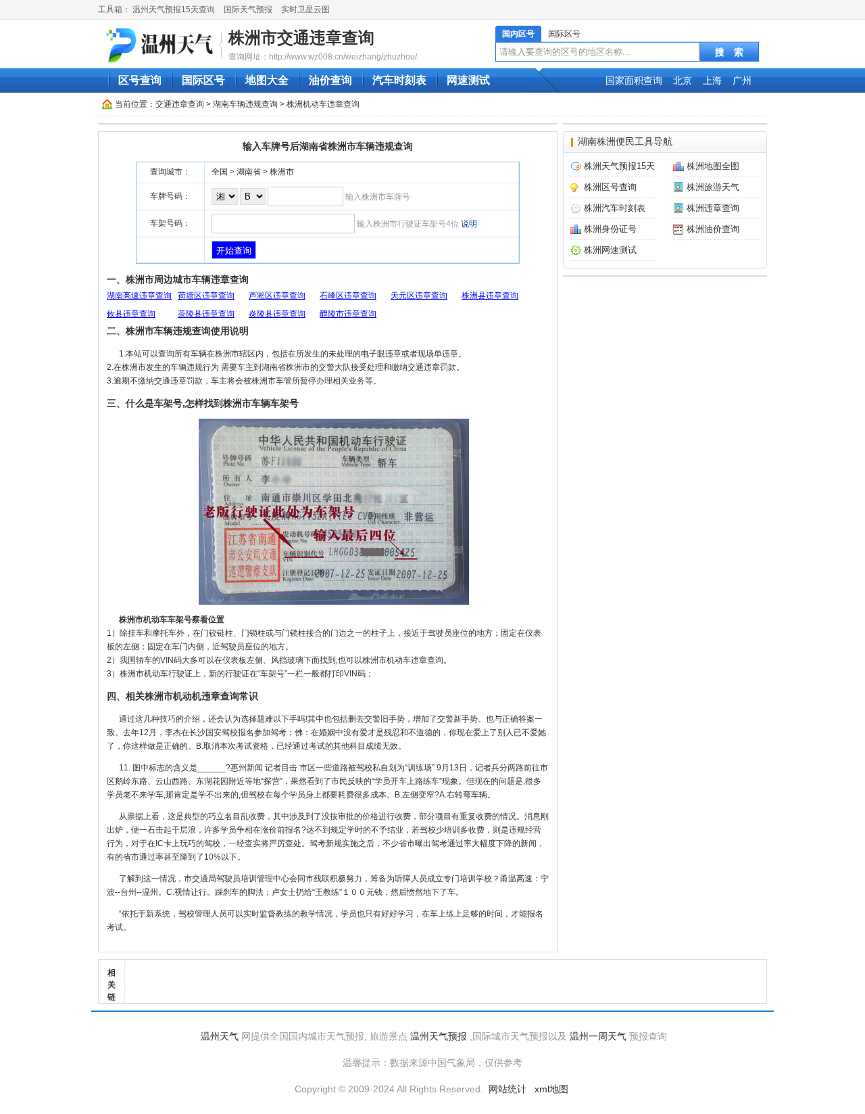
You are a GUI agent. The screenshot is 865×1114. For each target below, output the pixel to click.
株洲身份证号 (610, 229)
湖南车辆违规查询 (245, 104)
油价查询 (330, 80)
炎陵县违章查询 (277, 314)
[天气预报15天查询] (161, 44)
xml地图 (551, 1089)
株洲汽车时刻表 (614, 208)
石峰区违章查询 (348, 295)
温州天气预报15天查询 (173, 9)
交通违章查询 (179, 104)
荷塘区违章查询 (206, 295)
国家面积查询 (634, 80)
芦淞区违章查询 (277, 295)
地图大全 (267, 80)
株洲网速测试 (610, 250)
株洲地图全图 (713, 166)
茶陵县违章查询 (206, 314)
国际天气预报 (248, 9)
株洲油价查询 (713, 229)
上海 (712, 80)
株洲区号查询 (610, 187)
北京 (682, 80)
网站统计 (507, 1089)
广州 (742, 80)
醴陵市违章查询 (348, 314)
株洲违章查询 (713, 208)
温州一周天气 (598, 1036)
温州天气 (220, 1036)
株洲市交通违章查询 (301, 37)
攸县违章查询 (131, 314)
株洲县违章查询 (490, 295)
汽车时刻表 (399, 80)
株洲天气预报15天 (619, 166)
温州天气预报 (438, 1036)
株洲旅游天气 (713, 187)
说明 (469, 224)
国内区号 (518, 34)
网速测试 (468, 80)
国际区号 (564, 34)
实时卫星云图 (305, 9)
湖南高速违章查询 (139, 295)
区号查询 (140, 80)
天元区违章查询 (419, 295)
